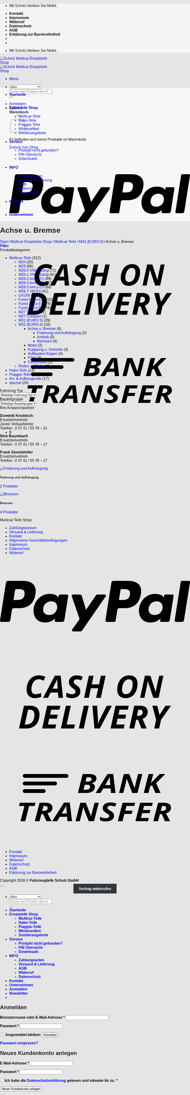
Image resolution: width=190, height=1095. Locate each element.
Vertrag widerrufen (95, 889)
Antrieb (43, 337)
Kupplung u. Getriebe (45, 349)
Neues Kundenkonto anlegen (21, 1089)
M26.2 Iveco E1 (31, 279)
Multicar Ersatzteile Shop (30, 242)
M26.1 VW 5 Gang (34, 274)
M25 (22, 266)
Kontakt (16, 14)
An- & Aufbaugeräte (25, 379)
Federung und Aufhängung (59, 333)
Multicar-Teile (30, 116)
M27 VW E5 (28, 312)
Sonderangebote (32, 133)
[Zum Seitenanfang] (2, 886)
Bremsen (44, 341)
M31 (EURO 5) (31, 320)
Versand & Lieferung (35, 180)
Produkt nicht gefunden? (39, 150)
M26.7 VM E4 (30, 291)
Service (15, 142)
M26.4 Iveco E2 (31, 283)
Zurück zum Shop (23, 147)
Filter (32, 358)
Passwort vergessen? (19, 1043)
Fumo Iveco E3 (31, 299)
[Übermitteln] (11, 907)
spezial (15, 383)
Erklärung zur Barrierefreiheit (34, 34)
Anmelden (50, 1035)
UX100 (24, 295)
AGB (13, 30)
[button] (14, 79)
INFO (13, 167)
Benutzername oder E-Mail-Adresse (32, 1017)
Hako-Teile (27, 120)
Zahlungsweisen (23, 528)
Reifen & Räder (31, 366)
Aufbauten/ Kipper (42, 354)
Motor (32, 345)
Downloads (28, 159)
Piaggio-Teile (29, 125)
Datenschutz (20, 26)
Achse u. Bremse (42, 329)
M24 (22, 262)
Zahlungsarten (30, 176)
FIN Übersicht (30, 154)
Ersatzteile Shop (23, 108)
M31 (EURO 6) (91, 242)
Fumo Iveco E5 (31, 308)
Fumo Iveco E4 (31, 304)
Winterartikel (29, 129)
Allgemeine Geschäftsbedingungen (38, 540)
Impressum (19, 18)
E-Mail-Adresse (14, 1063)
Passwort (9, 1026)
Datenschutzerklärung (46, 1081)
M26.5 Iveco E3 (31, 287)
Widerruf (16, 22)
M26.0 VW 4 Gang (34, 270)
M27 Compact (30, 316)
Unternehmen (21, 215)
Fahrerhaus (37, 362)
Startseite (17, 94)
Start (4, 242)
